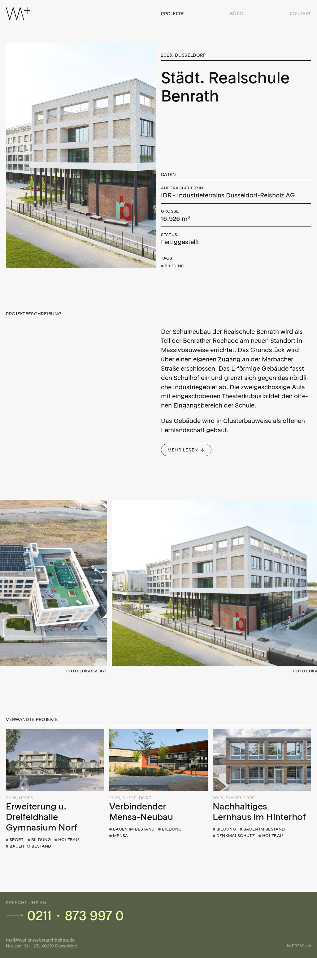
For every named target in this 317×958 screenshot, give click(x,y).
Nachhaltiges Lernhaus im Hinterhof (259, 811)
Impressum (299, 945)
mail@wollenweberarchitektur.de (40, 940)
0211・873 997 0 (75, 915)
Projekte (172, 13)
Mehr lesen (182, 450)
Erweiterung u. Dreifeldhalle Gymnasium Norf (41, 817)
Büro (237, 13)
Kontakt (300, 13)
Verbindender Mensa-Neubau (141, 811)
